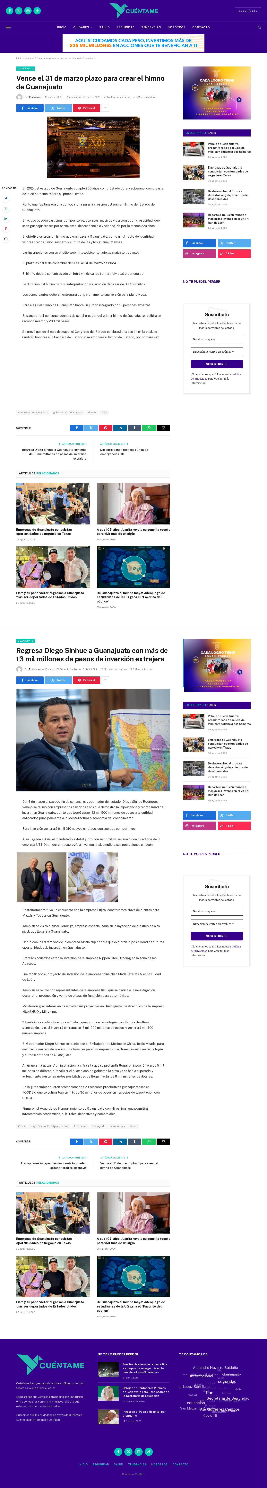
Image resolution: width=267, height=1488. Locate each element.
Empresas (80, 1126)
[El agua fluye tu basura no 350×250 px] (217, 114)
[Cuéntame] (133, 11)
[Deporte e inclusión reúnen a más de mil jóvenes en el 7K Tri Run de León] (193, 220)
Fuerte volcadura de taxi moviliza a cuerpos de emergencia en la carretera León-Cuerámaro (145, 1368)
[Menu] (8, 27)
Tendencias (151, 27)
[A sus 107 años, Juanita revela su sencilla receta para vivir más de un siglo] (133, 503)
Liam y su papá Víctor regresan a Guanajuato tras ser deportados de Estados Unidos (50, 595)
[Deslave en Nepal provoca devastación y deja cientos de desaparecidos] (193, 196)
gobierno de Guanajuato (68, 412)
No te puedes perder (201, 282)
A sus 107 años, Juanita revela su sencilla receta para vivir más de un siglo (133, 532)
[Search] (259, 27)
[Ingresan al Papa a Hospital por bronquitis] (108, 1416)
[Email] (6, 238)
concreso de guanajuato (33, 412)
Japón (133, 1126)
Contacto (201, 27)
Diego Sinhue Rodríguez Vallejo (49, 1126)
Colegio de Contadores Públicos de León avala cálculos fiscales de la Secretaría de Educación (146, 1392)
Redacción (35, 97)
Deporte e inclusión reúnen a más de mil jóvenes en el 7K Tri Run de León (228, 218)
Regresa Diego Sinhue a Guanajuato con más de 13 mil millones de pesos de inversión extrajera (54, 454)
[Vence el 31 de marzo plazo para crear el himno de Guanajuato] (93, 177)
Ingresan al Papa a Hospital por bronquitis (144, 1413)
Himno (92, 412)
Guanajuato (26, 68)
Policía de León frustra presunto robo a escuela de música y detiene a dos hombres (229, 147)
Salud (104, 27)
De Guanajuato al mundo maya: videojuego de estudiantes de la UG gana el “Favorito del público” (131, 597)
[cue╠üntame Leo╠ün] (217, 690)
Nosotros (177, 27)
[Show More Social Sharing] (105, 108)
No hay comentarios (118, 97)
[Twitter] (6, 209)
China (21, 1126)
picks (104, 412)
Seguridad (125, 27)
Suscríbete (248, 10)
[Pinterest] (6, 229)
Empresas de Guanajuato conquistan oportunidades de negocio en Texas (44, 532)
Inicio (62, 27)
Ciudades (81, 27)
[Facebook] (6, 199)
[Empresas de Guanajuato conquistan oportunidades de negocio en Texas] (53, 503)
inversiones (118, 1126)
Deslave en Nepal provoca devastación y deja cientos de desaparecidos (228, 195)
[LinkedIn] (6, 219)
